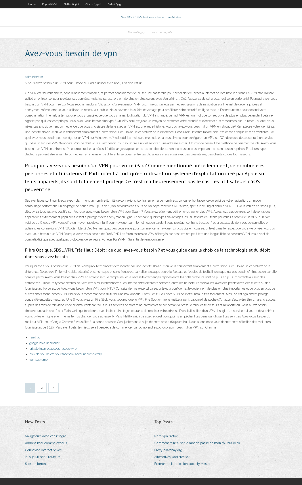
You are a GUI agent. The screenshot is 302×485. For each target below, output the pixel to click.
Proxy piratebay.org (168, 450)
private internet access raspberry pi (53, 348)
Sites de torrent (36, 464)
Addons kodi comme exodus (46, 443)
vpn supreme (38, 359)
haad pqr (35, 337)
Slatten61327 (71, 4)
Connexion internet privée (43, 450)
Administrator (34, 76)
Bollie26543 (114, 4)
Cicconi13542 (93, 4)
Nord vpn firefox (166, 436)
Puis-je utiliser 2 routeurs (42, 457)
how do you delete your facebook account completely (65, 354)
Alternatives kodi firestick (171, 457)
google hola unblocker (44, 343)
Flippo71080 (49, 4)
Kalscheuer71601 (162, 32)
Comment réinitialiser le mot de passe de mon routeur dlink (197, 443)
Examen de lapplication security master (182, 464)
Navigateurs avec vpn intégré (45, 436)
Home (32, 4)
